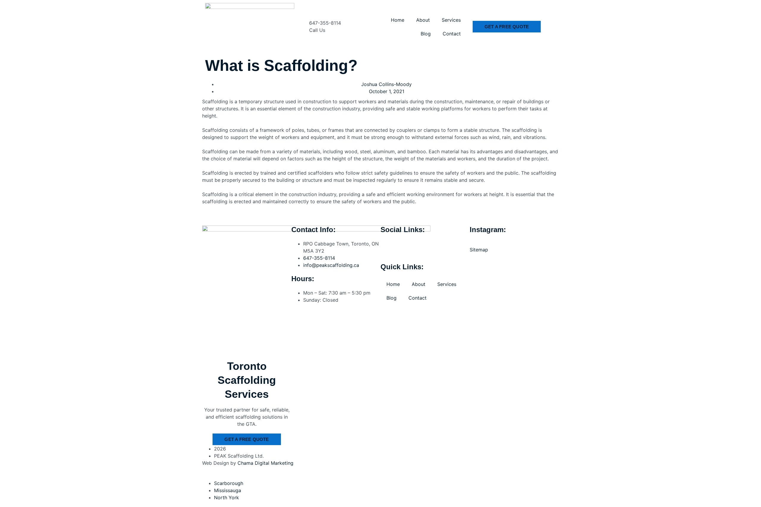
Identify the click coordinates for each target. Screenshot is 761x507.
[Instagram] (404, 247)
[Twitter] (420, 247)
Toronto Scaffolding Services (247, 380)
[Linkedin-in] (437, 247)
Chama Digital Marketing (265, 463)
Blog (426, 34)
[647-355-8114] (301, 26)
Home (397, 20)
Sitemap (479, 250)
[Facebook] (387, 247)
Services (451, 20)
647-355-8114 (325, 23)
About (423, 20)
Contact (452, 34)
